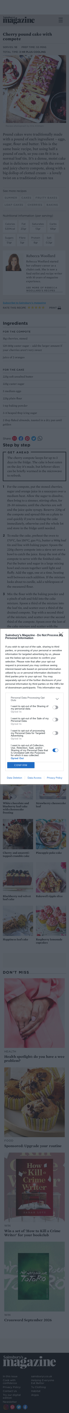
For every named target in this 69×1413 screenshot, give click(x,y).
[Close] (62, 635)
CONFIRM (20, 765)
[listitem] (34, 698)
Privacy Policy (54, 777)
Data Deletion (14, 777)
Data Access (34, 777)
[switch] (55, 707)
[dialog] (34, 706)
